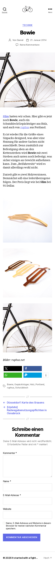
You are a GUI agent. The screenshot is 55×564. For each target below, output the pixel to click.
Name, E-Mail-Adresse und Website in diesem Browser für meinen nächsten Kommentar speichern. (28, 526)
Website (7, 509)
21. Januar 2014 (38, 40)
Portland (39, 384)
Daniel (20, 40)
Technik (27, 25)
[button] (13, 368)
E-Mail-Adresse (12, 495)
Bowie (10, 384)
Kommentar (10, 453)
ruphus (24, 127)
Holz (32, 384)
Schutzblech (21, 387)
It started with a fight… (25, 557)
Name (7, 481)
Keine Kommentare (29, 44)
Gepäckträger (21, 384)
